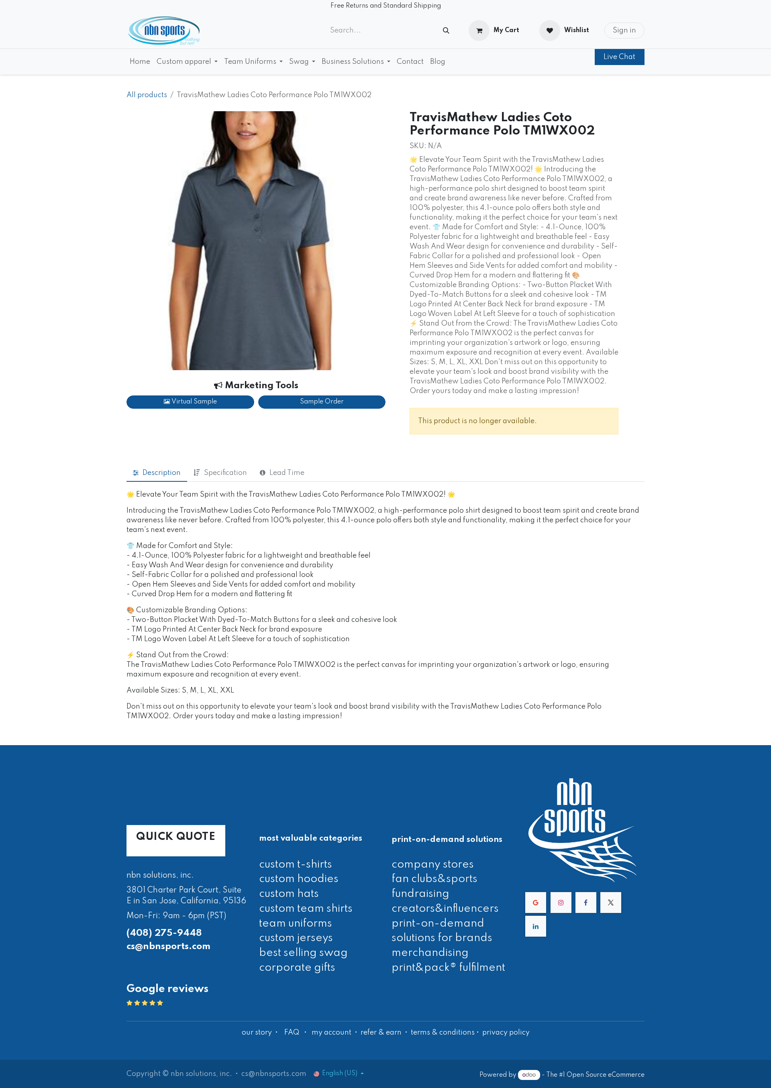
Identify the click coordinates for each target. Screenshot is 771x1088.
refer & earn (381, 1032)
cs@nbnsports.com (168, 946)
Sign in (624, 30)
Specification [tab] (225, 473)
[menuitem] (139, 62)
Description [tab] (162, 473)
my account (331, 1032)
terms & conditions (443, 1032)
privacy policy (506, 1032)
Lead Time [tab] (286, 473)
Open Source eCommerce (606, 1075)
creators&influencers (445, 908)
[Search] (446, 31)
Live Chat (619, 57)
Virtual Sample (193, 402)
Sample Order (322, 402)
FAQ (291, 1032)
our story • (260, 1032)
